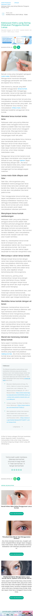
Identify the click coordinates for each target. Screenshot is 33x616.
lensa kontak (22, 89)
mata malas (5, 76)
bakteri (22, 160)
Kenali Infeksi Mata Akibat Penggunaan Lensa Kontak (16, 507)
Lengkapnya (16, 426)
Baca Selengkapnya (16, 513)
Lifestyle (16, 2)
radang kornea (6, 354)
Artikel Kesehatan (6, 2)
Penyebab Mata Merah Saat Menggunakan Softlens (16, 537)
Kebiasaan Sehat (6, 4)
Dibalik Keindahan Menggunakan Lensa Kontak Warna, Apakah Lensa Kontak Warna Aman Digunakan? (16, 577)
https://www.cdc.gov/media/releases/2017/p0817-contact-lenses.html (18, 420)
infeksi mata (16, 108)
